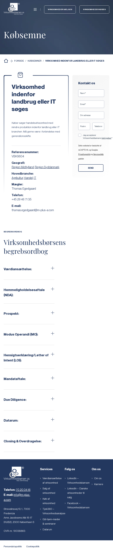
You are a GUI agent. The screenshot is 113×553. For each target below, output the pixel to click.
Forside (19, 61)
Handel (28, 178)
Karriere (98, 484)
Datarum (47, 529)
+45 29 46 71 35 (21, 199)
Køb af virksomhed (49, 501)
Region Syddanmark (47, 167)
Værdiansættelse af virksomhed (52, 480)
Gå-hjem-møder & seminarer (51, 521)
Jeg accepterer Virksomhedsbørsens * (97, 136)
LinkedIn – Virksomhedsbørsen (78, 480)
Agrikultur (17, 178)
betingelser (106, 138)
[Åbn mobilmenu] (35, 9)
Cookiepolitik (32, 546)
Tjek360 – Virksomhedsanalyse (53, 511)
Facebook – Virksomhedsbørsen (78, 505)
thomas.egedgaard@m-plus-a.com (33, 210)
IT (35, 178)
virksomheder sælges (60, 9)
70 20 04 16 (23, 490)
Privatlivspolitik (84, 154)
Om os (98, 478)
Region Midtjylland (23, 167)
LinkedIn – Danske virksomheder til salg (77, 493)
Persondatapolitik (13, 546)
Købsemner (34, 61)
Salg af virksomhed (49, 490)
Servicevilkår (98, 154)
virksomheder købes (94, 9)
